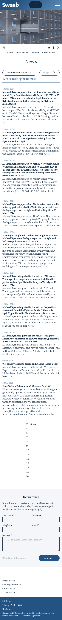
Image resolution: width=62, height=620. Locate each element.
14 (27, 467)
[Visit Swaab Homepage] (10, 5)
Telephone (7, 525)
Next (29, 476)
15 (27, 471)
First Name (7, 515)
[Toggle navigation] (57, 5)
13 (27, 463)
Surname (36, 515)
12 (27, 458)
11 (27, 454)
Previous (31, 424)
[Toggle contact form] (35, 4)
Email (35, 525)
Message (6, 535)
